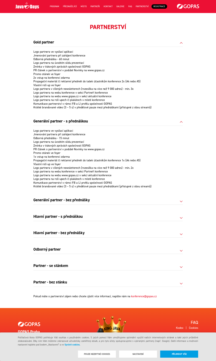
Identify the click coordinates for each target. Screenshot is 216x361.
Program (54, 6)
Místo (84, 6)
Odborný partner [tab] (47, 249)
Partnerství (142, 6)
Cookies (193, 328)
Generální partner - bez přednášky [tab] (61, 200)
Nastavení (138, 354)
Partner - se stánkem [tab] (50, 265)
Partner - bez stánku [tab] (50, 282)
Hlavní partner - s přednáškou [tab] (58, 216)
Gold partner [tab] (43, 42)
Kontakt (108, 6)
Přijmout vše (179, 354)
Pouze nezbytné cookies (97, 354)
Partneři (95, 6)
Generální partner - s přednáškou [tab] (60, 121)
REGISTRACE (159, 6)
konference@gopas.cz (144, 296)
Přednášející (70, 6)
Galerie (120, 6)
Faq (130, 6)
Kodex (179, 328)
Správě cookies (72, 344)
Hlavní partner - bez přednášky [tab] (59, 233)
